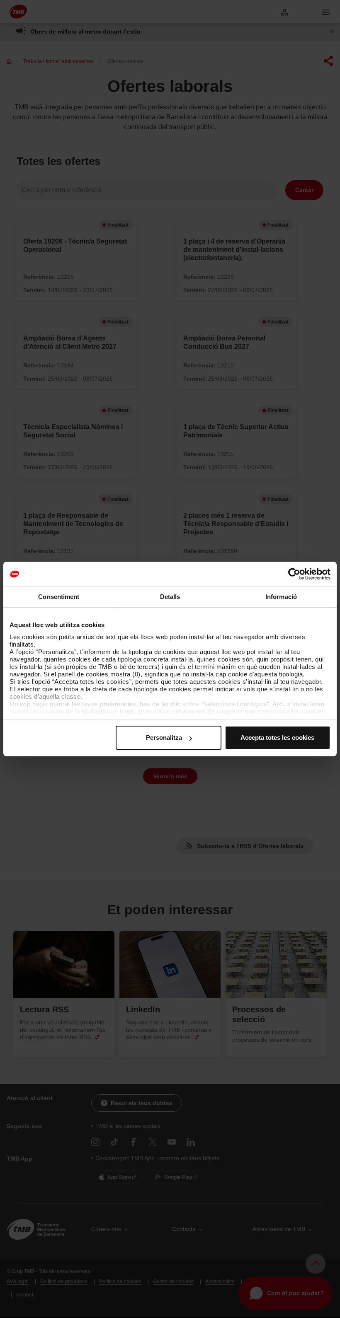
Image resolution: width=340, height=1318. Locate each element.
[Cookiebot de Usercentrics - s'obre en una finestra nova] (294, 574)
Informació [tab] (281, 596)
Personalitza (164, 737)
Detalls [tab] (170, 596)
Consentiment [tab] (58, 596)
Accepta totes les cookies (277, 737)
